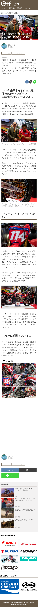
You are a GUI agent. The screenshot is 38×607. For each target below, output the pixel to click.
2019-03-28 (11, 45)
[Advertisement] (16, 413)
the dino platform (21, 604)
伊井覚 (10, 47)
